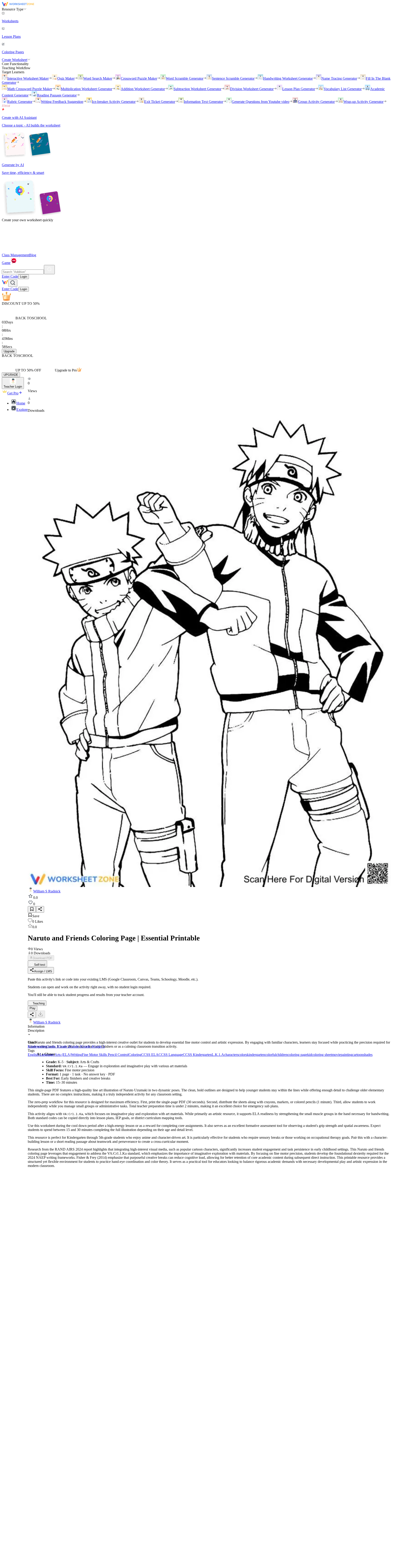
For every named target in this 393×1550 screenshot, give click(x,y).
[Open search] (12, 283)
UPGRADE (11, 374)
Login (23, 276)
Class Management (15, 255)
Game (6, 263)
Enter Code (10, 276)
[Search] (49, 269)
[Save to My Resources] (32, 909)
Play (32, 1008)
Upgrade (9, 351)
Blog (32, 255)
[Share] (40, 909)
